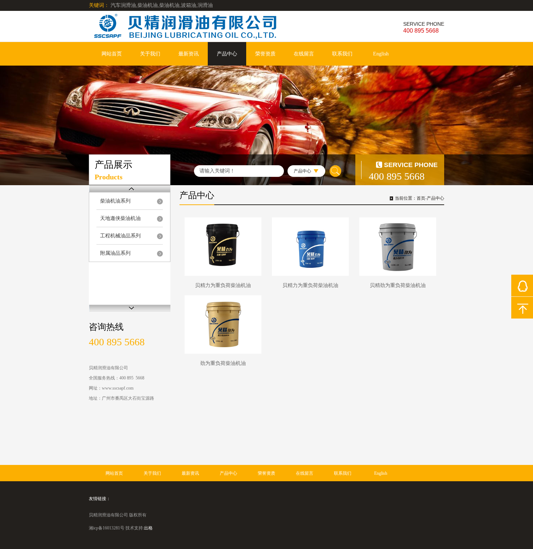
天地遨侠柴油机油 (120, 218)
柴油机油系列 (115, 201)
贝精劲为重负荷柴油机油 (398, 285)
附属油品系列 (115, 253)
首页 (421, 198)
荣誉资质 (265, 54)
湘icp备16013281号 (106, 528)
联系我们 (342, 54)
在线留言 (304, 54)
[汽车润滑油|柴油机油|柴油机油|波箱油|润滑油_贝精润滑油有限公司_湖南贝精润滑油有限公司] (216, 26)
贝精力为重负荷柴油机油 (223, 285)
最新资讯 (188, 54)
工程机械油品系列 (120, 235)
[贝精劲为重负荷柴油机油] (397, 246)
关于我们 (150, 54)
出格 (148, 528)
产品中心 (227, 54)
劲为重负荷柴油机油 (223, 363)
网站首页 (112, 54)
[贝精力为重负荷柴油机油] (223, 246)
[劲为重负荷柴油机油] (223, 324)
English (381, 54)
